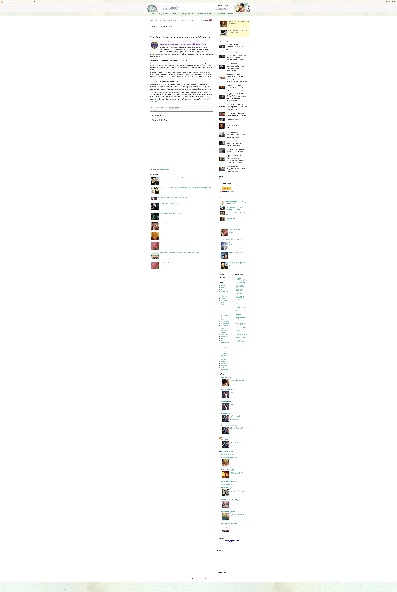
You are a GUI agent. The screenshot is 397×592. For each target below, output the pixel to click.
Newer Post (153, 167)
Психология (224, 336)
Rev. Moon (182, 20)
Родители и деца (225, 342)
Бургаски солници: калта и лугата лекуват (171, 242)
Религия (223, 338)
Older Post (209, 167)
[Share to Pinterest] (178, 108)
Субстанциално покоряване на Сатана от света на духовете (236, 135)
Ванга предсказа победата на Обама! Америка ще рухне (172, 197)
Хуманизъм (224, 363)
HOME (151, 20)
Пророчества (224, 334)
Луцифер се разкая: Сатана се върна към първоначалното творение (236, 87)
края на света (224, 369)
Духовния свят (224, 300)
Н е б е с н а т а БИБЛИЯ (228, 511)
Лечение (223, 317)
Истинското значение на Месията (235, 126)
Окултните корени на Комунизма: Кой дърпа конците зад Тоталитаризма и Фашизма (236, 78)
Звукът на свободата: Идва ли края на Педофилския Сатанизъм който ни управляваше (236, 159)
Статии (175, 14)
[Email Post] (166, 107)
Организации (158, 110)
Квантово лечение (225, 311)
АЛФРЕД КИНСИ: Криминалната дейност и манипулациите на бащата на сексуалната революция (185, 187)
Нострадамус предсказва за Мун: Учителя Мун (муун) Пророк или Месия (179, 177)
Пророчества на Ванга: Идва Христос (169, 203)
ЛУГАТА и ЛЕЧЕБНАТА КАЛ (167, 262)
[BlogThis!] (172, 108)
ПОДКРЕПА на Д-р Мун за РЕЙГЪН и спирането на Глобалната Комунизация (236, 428)
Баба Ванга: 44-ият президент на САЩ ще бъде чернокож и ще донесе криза (235, 67)
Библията (223, 287)
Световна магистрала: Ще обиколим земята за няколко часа (237, 514)
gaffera (197, 578)
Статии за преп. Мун (235, 524)
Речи (222, 340)
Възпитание (224, 298)
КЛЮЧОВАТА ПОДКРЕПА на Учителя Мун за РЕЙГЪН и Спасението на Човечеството (237, 442)
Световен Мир (224, 346)
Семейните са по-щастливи (237, 458)
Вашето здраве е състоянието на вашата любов (235, 46)
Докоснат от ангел (226, 487)
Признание (223, 330)
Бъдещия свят (224, 291)
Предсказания (187, 14)
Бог (221, 289)
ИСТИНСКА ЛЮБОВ (227, 451)
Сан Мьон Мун (224, 344)
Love (169, 20)
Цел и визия (165, 110)
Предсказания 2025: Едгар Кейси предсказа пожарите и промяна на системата (236, 107)
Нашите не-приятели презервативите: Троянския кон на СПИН (176, 223)
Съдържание (163, 14)
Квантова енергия (225, 310)
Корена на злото (225, 315)
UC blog (157, 20)
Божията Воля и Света (227, 469)
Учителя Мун (224, 359)
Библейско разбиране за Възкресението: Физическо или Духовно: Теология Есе (237, 472)
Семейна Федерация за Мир (229, 499)
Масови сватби (225, 321)
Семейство (224, 353)
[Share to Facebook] (176, 108)
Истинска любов (226, 401)
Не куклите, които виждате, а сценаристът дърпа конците (235, 169)
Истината (223, 308)
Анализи (223, 285)
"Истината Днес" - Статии (236, 120)
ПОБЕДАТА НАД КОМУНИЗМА (229, 425)
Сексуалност (224, 349)
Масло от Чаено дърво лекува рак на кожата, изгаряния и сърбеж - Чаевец (179, 252)
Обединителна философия (224, 326)
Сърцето (223, 357)
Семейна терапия (225, 351)
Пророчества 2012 (226, 413)
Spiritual (175, 20)
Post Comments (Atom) (163, 169)
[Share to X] (174, 108)
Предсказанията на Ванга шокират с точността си (173, 233)
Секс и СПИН (224, 348)
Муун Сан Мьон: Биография (229, 523)
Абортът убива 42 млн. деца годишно (231, 239)
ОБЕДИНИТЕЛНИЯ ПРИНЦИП (229, 481)
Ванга (222, 293)
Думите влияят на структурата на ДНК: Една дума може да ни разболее (237, 490)
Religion (164, 20)
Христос (223, 361)
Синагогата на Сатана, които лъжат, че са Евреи (236, 114)
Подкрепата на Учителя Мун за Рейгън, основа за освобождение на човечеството (236, 97)
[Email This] (170, 108)
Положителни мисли (224, 14)
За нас (239, 14)
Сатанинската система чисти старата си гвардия (236, 150)
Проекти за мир (225, 332)
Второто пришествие (224, 295)
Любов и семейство (204, 14)
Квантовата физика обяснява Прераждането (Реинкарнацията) (236, 143)
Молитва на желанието (227, 389)
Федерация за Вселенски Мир (237, 500)
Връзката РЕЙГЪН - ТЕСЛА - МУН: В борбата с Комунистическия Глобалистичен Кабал (236, 56)
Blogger (208, 578)
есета (222, 367)
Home (152, 14)
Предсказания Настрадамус (229, 457)
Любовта (223, 319)
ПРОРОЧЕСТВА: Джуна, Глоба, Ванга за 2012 (172, 213)
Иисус (222, 304)
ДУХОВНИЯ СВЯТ (226, 377)
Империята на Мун (226, 306)
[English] (211, 20)
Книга (222, 313)
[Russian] (207, 20)
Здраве (222, 302)
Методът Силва (225, 323)
